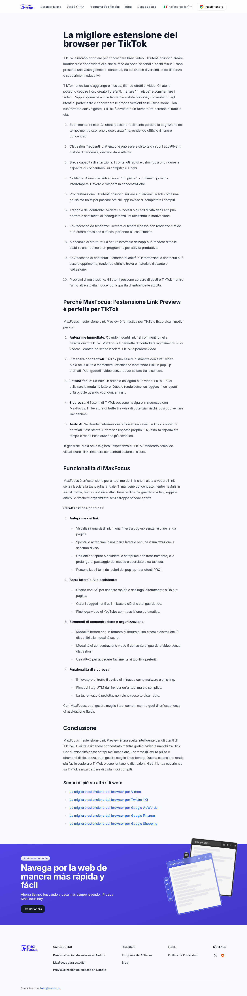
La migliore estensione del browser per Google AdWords (113, 808)
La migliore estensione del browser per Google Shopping (113, 823)
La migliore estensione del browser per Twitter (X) (109, 800)
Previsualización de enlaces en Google (79, 970)
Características (51, 7)
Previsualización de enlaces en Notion (79, 955)
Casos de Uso (146, 7)
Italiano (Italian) (176, 7)
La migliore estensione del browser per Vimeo (105, 792)
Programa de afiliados (105, 7)
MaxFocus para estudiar (69, 962)
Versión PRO (75, 7)
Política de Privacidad (182, 955)
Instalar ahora (214, 7)
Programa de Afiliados (137, 955)
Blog (128, 7)
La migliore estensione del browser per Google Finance (112, 815)
